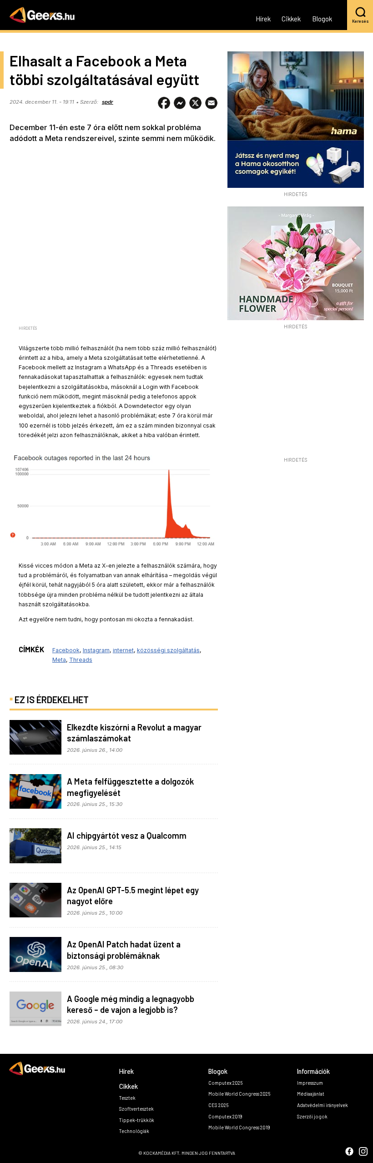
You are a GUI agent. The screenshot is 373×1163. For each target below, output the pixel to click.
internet (123, 650)
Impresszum (310, 1083)
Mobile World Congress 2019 (239, 1127)
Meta (59, 659)
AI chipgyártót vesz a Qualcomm (126, 836)
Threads (80, 659)
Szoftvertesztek (136, 1109)
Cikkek (291, 19)
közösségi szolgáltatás (168, 650)
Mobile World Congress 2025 (239, 1094)
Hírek (263, 19)
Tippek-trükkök (136, 1120)
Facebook (66, 650)
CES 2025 (218, 1105)
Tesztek (127, 1098)
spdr (107, 102)
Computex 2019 (225, 1116)
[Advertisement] (295, 396)
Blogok (322, 19)
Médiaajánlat (310, 1094)
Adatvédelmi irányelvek (322, 1105)
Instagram (96, 650)
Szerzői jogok (312, 1116)
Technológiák (134, 1131)
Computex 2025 (225, 1083)
